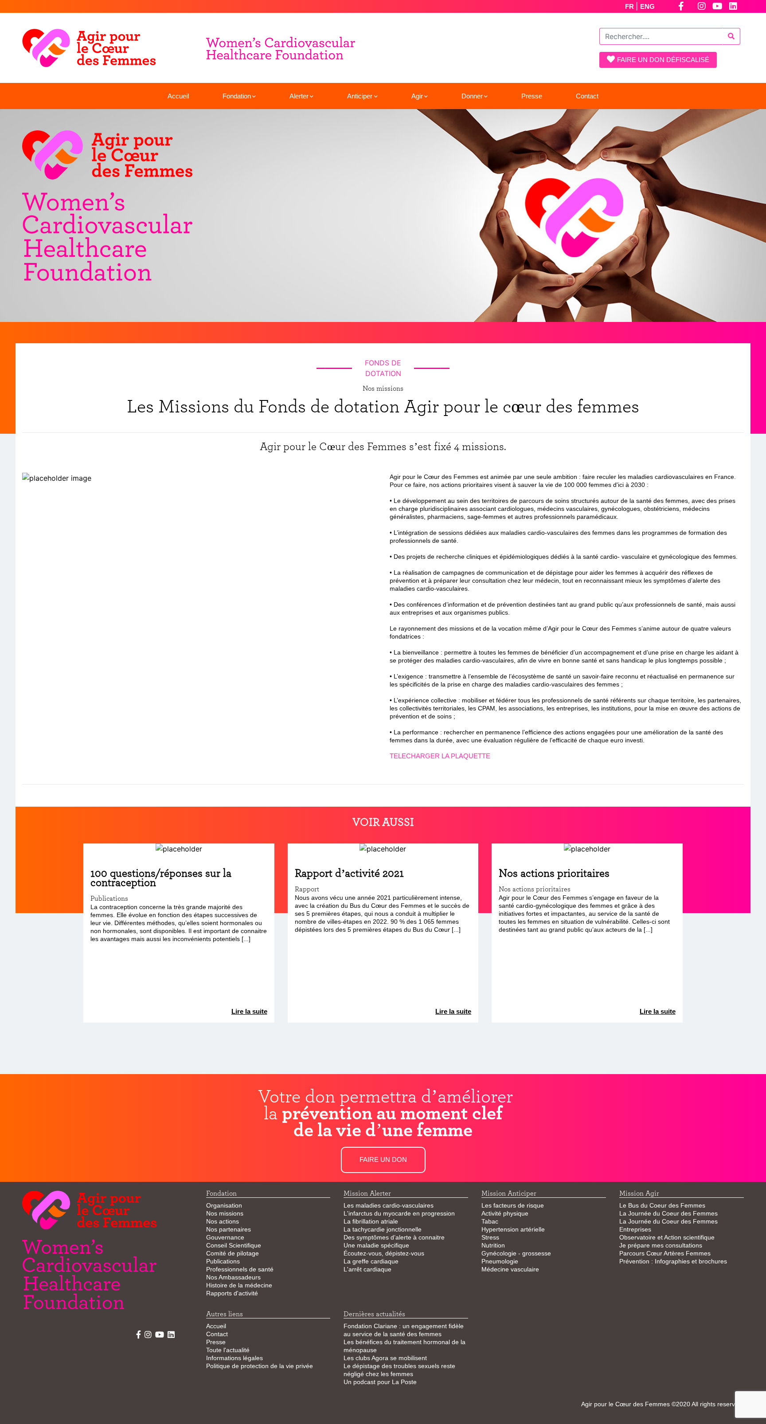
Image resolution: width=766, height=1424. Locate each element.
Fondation (237, 96)
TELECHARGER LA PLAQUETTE (440, 756)
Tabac (489, 1221)
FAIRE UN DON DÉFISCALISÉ (663, 59)
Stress (490, 1237)
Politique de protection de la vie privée (259, 1365)
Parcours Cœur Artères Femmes (665, 1253)
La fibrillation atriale (371, 1221)
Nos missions (224, 1213)
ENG (647, 6)
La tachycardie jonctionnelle (383, 1229)
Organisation (224, 1205)
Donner (472, 96)
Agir (417, 96)
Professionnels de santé (240, 1269)
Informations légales (234, 1357)
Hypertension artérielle (513, 1229)
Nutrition (493, 1245)
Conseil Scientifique (233, 1245)
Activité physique (504, 1213)
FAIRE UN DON (383, 1159)
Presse (531, 96)
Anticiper (359, 96)
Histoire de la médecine (239, 1285)
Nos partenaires (228, 1229)
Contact (587, 96)
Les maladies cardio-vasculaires (389, 1205)
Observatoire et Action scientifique (667, 1237)
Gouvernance (225, 1237)
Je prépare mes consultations (660, 1245)
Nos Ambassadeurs (233, 1277)
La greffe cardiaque (371, 1261)
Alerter (299, 96)
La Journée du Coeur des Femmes (668, 1213)
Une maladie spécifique (376, 1245)
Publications (223, 1261)
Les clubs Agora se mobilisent (385, 1357)
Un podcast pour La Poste (380, 1381)
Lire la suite (249, 1011)
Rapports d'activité (232, 1293)
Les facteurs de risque (512, 1205)
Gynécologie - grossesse (516, 1253)
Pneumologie (499, 1261)
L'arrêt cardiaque (367, 1269)
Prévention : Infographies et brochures (673, 1261)
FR (630, 6)
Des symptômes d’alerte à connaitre (394, 1237)
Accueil (178, 96)
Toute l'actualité (228, 1349)
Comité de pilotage (232, 1253)
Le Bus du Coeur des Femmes (662, 1205)
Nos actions (222, 1221)
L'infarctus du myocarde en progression (399, 1213)
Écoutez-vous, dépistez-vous (384, 1253)
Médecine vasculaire (510, 1269)
